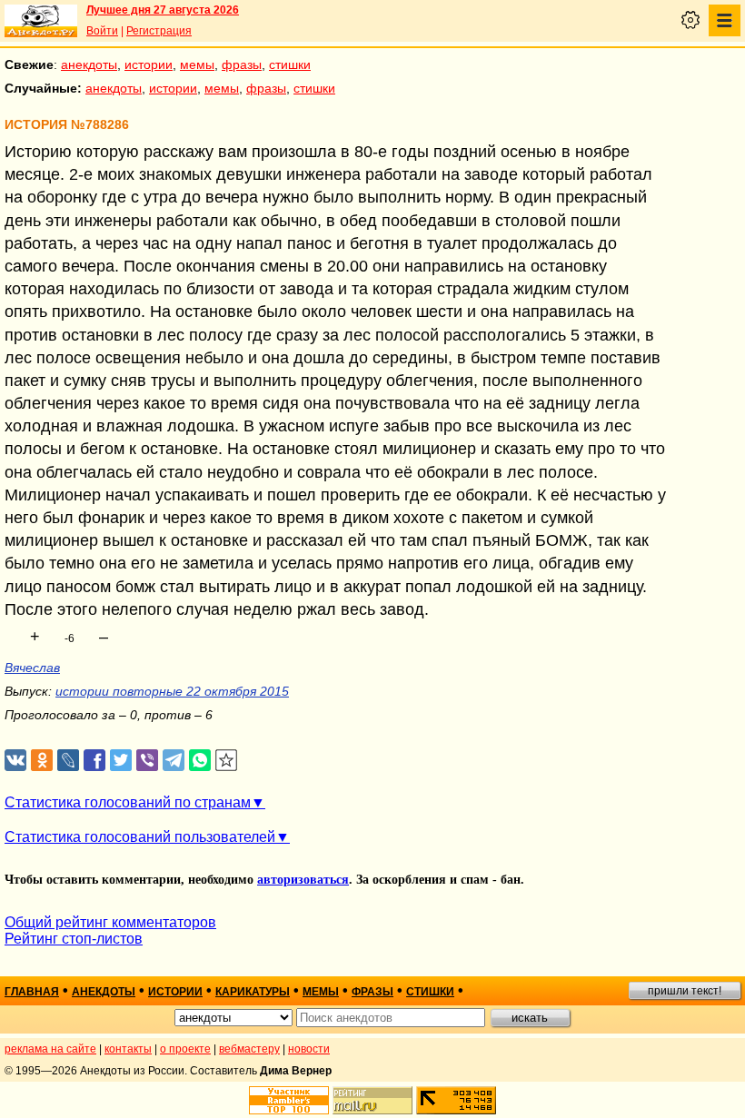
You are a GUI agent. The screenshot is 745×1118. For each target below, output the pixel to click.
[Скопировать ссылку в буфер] (226, 760)
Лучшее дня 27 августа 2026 (162, 10)
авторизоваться (303, 879)
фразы (242, 64)
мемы (197, 64)
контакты (128, 1049)
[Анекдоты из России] (41, 21)
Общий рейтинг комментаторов (110, 922)
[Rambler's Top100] (289, 1100)
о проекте (185, 1049)
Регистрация (159, 31)
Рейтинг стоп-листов (74, 938)
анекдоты (89, 64)
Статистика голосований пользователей (140, 837)
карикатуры (252, 991)
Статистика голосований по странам (128, 802)
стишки (290, 64)
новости (309, 1049)
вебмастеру (249, 1049)
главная (32, 991)
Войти (102, 31)
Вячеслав (32, 667)
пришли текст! (684, 990)
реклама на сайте (50, 1049)
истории (148, 64)
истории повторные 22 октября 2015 (172, 691)
